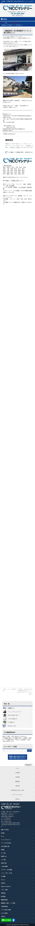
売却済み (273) (12, 726)
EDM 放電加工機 (5, 846)
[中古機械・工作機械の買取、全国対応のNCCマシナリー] (17, 8)
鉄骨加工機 (3, 863)
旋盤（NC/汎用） (5, 829)
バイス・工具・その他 (6, 873)
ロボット (3, 879)
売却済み (3, 883)
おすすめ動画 (4, 913)
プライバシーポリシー (17, 794)
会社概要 (17, 772)
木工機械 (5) (11, 722)
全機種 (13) (11, 708)
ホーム (17, 768)
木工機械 (3, 876)
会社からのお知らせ (6, 886)
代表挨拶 (17, 777)
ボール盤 (3, 853)
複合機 (2, 833)
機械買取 (17, 781)
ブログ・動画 (10, 23)
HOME (2, 23)
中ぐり (2, 836)
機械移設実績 (4, 899)
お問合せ (17, 799)
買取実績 (16, 23)
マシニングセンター (6, 839)
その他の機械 (4, 866)
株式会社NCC (15, 924)
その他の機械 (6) (12, 719)
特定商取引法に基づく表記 (17, 790)
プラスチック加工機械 (6, 869)
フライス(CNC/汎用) (6, 843)
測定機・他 (3, 856)
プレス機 (3, 859)
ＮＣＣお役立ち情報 (6, 909)
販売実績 (3, 896)
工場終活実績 (4, 906)
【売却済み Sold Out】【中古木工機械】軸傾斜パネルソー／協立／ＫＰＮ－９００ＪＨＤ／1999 (25, 691)
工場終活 (17, 786)
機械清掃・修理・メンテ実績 (8, 903)
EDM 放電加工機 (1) (13, 715)
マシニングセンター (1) (14, 712)
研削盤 (2, 849)
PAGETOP (28, 764)
